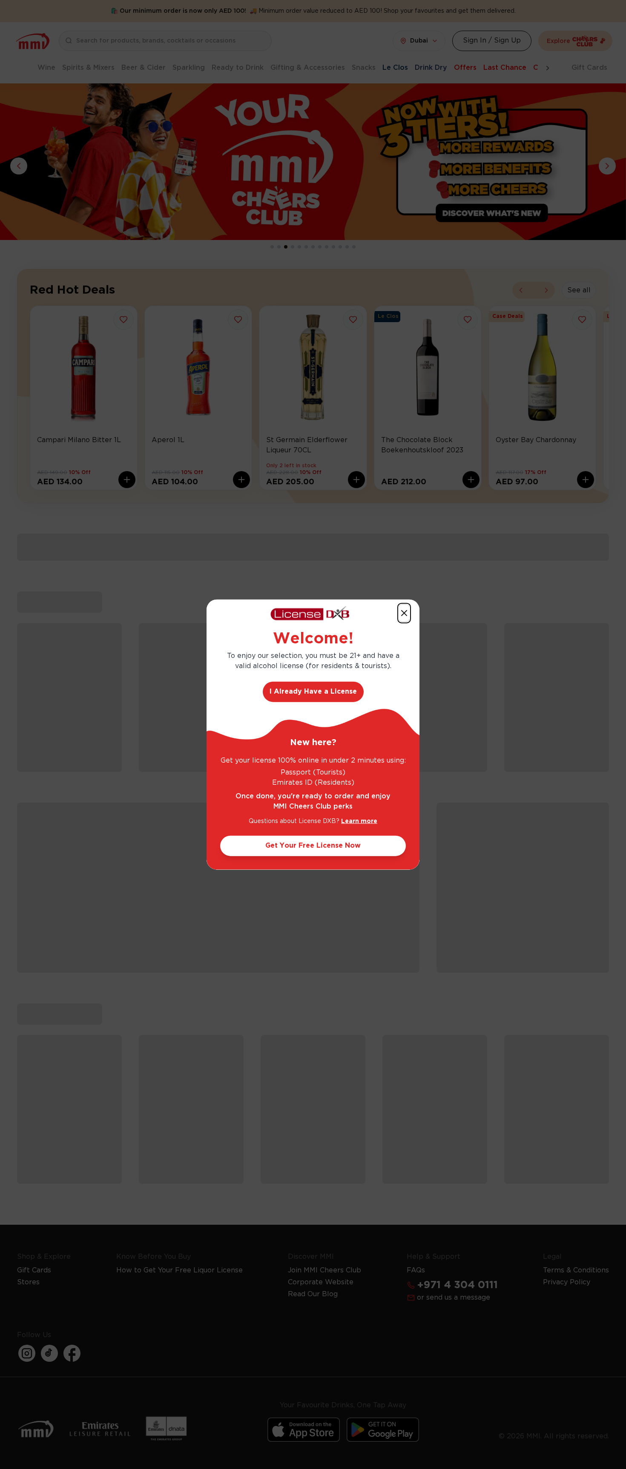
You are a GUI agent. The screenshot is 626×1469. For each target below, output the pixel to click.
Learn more (359, 820)
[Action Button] (404, 613)
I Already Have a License (313, 691)
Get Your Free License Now (313, 845)
